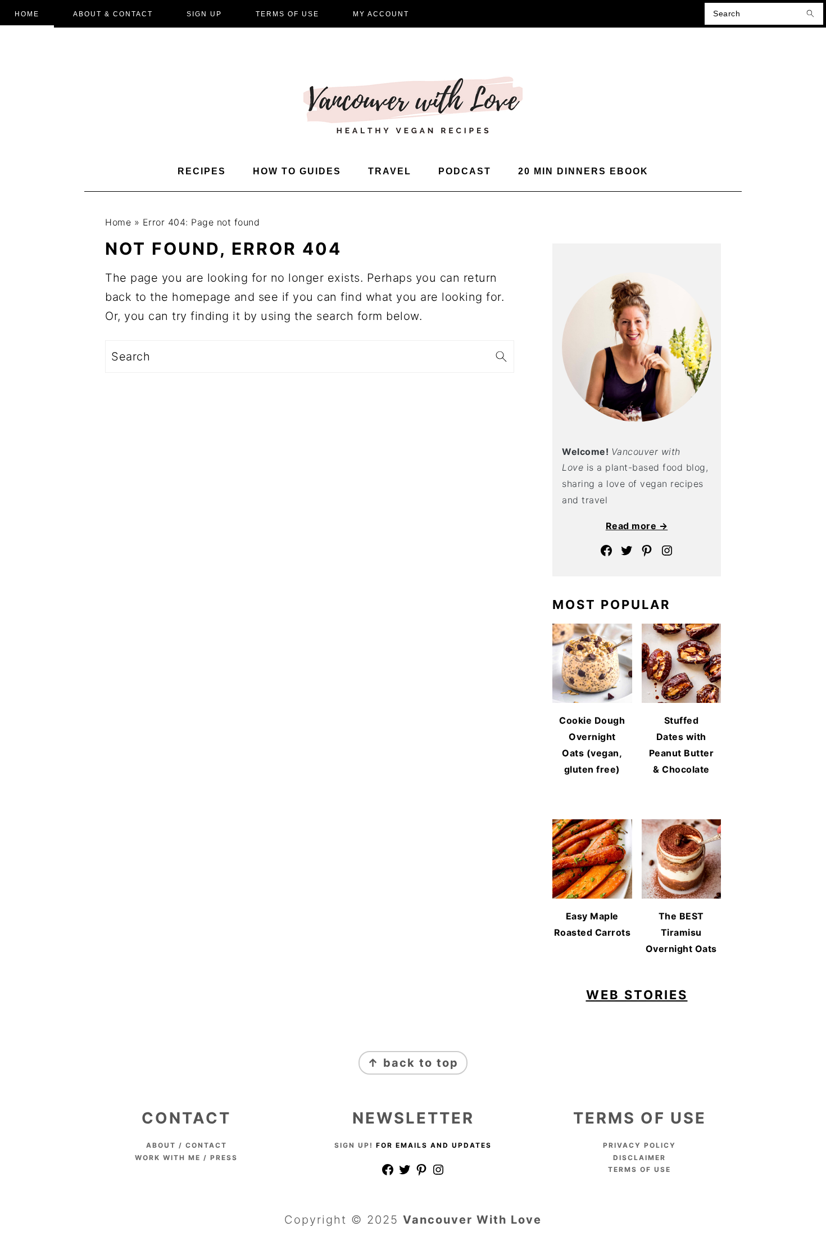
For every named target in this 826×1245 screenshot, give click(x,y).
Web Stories (637, 994)
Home (118, 222)
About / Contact (186, 1145)
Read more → (637, 525)
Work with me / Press (186, 1157)
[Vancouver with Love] (413, 132)
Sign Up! (353, 1145)
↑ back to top (413, 1063)
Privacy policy (639, 1145)
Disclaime (636, 1157)
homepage (201, 297)
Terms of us (637, 1169)
